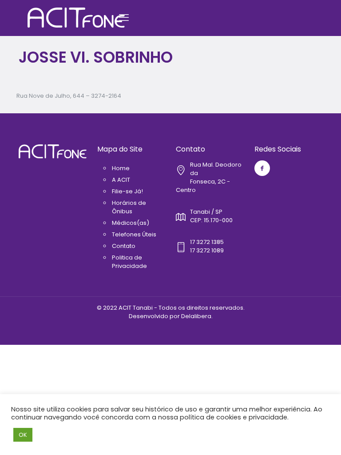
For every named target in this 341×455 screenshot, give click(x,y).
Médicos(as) (130, 223)
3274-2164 (106, 96)
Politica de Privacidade (129, 261)
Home (121, 168)
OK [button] (23, 435)
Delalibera (196, 316)
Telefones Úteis (134, 234)
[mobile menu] (123, 17)
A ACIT (121, 180)
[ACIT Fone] (76, 18)
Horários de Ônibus (129, 207)
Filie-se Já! (127, 191)
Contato (123, 246)
